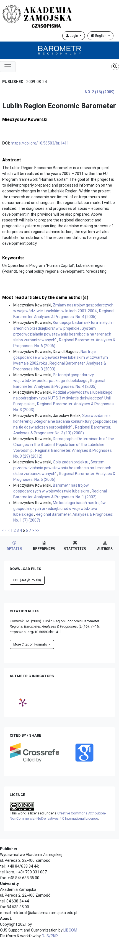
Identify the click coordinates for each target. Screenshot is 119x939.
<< (4, 530)
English (100, 36)
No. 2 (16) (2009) (100, 92)
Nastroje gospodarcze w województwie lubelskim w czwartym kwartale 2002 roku (60, 357)
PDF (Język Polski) (27, 580)
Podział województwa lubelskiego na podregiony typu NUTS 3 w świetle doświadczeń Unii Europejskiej (62, 398)
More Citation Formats (30, 644)
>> (37, 530)
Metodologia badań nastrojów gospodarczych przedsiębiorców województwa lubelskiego (59, 509)
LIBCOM (70, 930)
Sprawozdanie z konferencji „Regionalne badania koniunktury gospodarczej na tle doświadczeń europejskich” (65, 421)
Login (74, 36)
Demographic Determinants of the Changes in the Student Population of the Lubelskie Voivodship (63, 445)
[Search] (115, 66)
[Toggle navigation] (7, 66)
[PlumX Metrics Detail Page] (23, 702)
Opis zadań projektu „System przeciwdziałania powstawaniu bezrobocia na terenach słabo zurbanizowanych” (62, 468)
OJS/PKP (50, 936)
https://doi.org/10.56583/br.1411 (40, 143)
